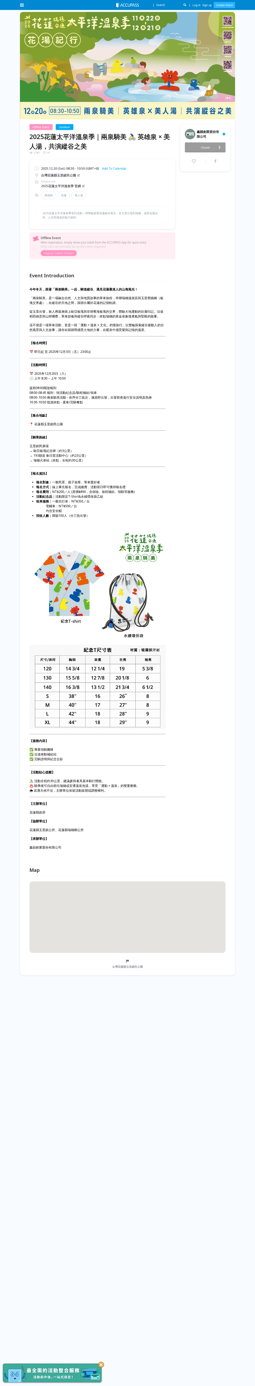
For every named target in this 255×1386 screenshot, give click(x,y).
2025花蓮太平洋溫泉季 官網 (61, 186)
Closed (205, 147)
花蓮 (64, 195)
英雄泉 (48, 195)
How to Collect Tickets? (59, 253)
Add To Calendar (114, 168)
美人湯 (79, 195)
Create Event (224, 5)
